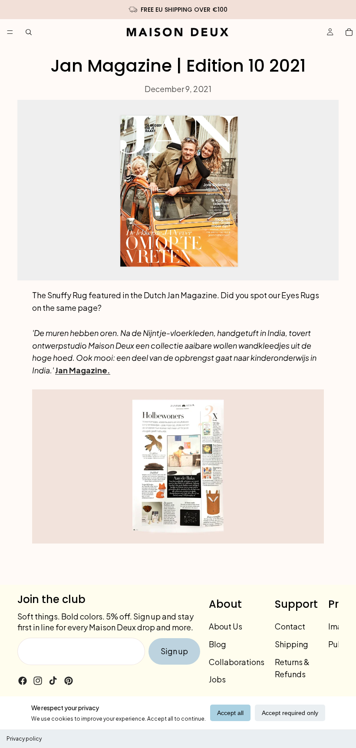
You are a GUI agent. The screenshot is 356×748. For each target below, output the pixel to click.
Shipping (291, 644)
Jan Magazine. (82, 370)
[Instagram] (38, 681)
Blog (217, 644)
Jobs (217, 680)
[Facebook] (22, 681)
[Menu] (10, 32)
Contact (290, 626)
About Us (225, 626)
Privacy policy (24, 738)
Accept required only (290, 712)
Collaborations (236, 662)
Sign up (174, 651)
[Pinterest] (68, 681)
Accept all (230, 712)
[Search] (28, 32)
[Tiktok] (53, 681)
